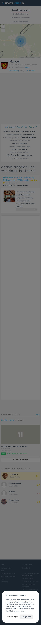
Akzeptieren (26, 617)
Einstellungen (12, 617)
